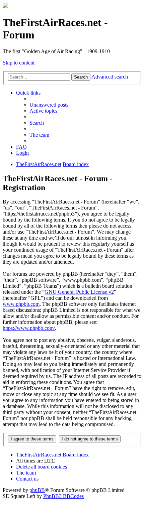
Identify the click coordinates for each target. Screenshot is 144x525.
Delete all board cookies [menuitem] (41, 467)
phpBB (37, 490)
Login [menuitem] (22, 153)
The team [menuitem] (39, 135)
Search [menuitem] (36, 123)
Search (81, 77)
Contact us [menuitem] (27, 479)
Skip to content (18, 62)
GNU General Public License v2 (79, 292)
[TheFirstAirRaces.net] (5, 6)
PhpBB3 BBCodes (63, 496)
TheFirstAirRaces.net (38, 454)
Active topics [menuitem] (43, 111)
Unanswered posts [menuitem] (48, 105)
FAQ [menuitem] (21, 147)
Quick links (28, 93)
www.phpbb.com (21, 304)
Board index (76, 454)
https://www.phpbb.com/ (29, 328)
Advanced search (109, 77)
